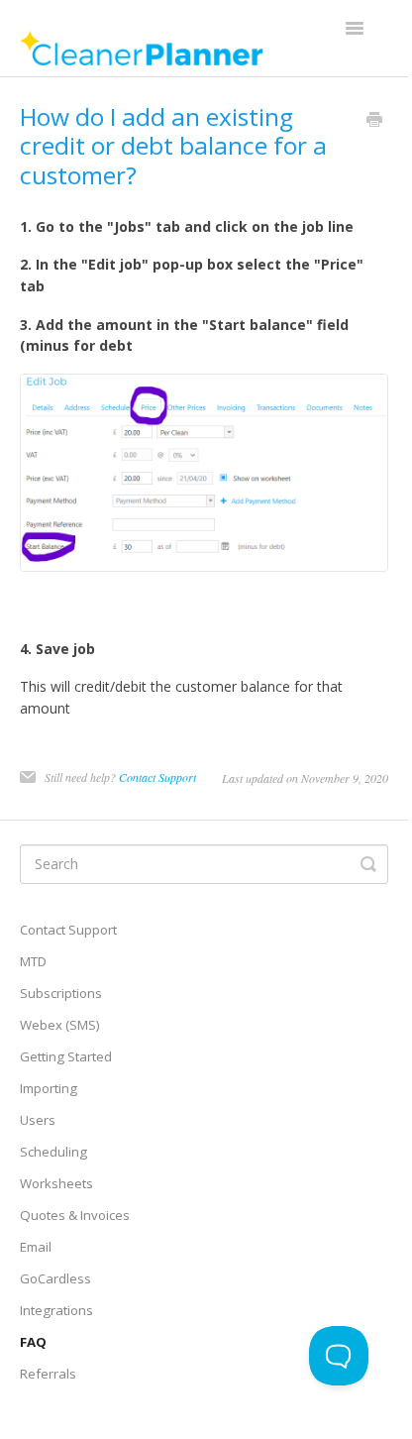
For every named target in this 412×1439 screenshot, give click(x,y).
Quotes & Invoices (75, 1215)
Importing (48, 1088)
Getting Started (66, 1056)
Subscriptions (61, 993)
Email (36, 1247)
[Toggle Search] (368, 864)
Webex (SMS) (60, 1025)
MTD (33, 961)
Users (37, 1120)
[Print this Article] (374, 121)
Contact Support (157, 777)
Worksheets (56, 1183)
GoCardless (55, 1278)
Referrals (48, 1374)
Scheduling (53, 1152)
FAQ (33, 1342)
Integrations (56, 1310)
